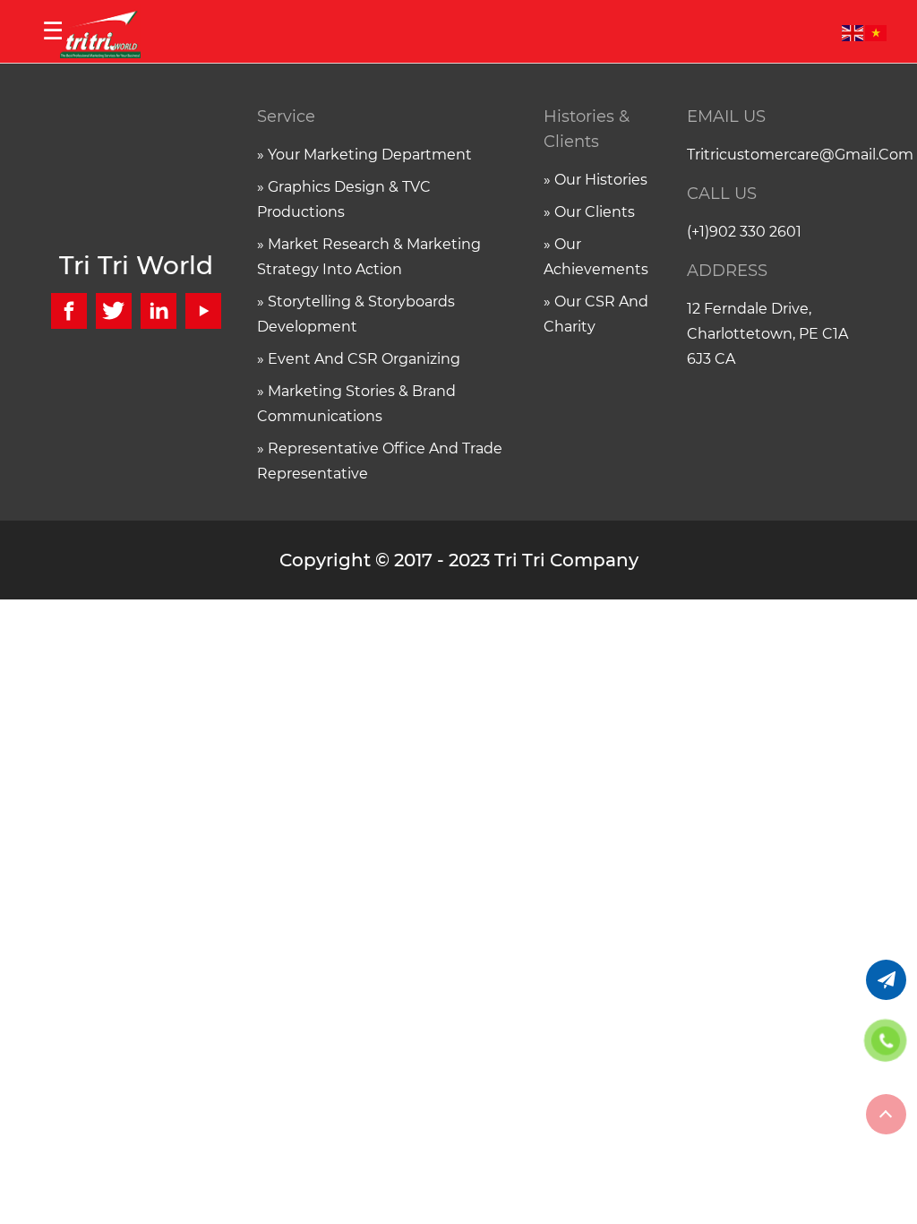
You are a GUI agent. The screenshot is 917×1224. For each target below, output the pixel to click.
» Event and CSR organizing (358, 358)
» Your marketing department (364, 154)
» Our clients (589, 211)
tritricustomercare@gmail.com (781, 154)
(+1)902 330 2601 (744, 231)
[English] (853, 31)
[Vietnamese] (876, 31)
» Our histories (595, 179)
